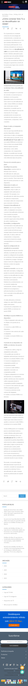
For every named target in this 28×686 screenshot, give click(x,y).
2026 (5, 566)
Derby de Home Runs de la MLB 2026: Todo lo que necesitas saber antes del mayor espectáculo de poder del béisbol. (14, 512)
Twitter (10, 664)
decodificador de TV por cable (12, 139)
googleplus (12, 28)
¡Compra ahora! (14, 625)
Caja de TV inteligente (10, 596)
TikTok (24, 664)
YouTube (20, 664)
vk (16, 28)
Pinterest (13, 664)
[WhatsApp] (22, 672)
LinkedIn (17, 664)
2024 (5, 574)
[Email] (22, 668)
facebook (3, 28)
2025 (5, 570)
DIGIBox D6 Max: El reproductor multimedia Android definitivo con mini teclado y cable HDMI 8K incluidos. (14, 540)
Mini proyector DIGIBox (11, 605)
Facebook (3, 664)
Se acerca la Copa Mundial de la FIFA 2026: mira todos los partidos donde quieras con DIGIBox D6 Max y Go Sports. (14, 521)
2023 (5, 578)
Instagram (6, 664)
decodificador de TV (9, 437)
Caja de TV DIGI (8, 592)
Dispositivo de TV (9, 600)
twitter (8, 28)
